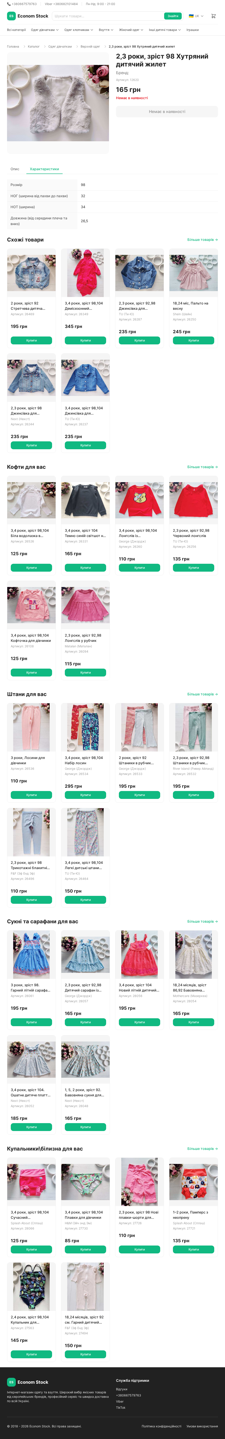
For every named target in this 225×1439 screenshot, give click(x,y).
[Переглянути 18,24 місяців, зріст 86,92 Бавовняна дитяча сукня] (193, 955)
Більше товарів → (202, 239)
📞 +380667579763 (22, 4)
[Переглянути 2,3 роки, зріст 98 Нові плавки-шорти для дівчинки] (139, 1182)
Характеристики (44, 169)
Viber (119, 1401)
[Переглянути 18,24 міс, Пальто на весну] (193, 273)
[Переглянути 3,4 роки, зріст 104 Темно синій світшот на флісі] (85, 500)
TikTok (120, 1407)
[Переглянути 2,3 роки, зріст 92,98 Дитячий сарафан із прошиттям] (85, 955)
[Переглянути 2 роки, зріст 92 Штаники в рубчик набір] (139, 727)
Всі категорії (16, 30)
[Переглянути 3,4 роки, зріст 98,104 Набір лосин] (85, 727)
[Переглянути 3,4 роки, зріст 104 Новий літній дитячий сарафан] (139, 955)
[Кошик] (213, 16)
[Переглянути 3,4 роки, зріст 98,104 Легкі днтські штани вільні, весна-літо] (85, 832)
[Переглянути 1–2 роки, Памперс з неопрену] (193, 1182)
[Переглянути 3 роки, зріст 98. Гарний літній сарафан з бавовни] (31, 955)
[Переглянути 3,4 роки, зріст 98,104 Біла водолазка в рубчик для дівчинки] (31, 500)
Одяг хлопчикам (76, 30)
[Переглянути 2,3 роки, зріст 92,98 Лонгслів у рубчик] (85, 605)
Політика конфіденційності (161, 1426)
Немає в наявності (167, 111)
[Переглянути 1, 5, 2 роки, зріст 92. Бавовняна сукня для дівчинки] (85, 1059)
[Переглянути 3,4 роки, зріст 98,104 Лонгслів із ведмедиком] (139, 500)
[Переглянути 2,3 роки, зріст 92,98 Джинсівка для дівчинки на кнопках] (139, 273)
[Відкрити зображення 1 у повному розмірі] (58, 103)
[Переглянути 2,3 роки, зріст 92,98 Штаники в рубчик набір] (193, 727)
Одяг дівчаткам (43, 30)
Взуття (104, 30)
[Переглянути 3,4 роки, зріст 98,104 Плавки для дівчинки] (85, 1182)
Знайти (173, 16)
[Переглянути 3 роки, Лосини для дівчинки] (31, 727)
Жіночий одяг (129, 30)
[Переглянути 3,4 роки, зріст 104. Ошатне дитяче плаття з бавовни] (31, 1059)
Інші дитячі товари (163, 30)
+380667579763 (128, 1395)
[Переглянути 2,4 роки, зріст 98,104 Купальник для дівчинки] (31, 1287)
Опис (15, 169)
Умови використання (202, 1426)
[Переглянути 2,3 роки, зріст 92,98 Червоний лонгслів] (193, 500)
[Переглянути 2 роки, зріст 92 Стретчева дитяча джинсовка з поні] (31, 273)
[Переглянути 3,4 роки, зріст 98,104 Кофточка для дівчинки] (31, 605)
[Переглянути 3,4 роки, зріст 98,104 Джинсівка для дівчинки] (85, 378)
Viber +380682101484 (61, 4)
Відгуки (121, 1389)
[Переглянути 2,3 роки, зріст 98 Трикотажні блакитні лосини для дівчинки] (31, 832)
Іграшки (193, 30)
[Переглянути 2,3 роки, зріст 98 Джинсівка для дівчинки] (31, 378)
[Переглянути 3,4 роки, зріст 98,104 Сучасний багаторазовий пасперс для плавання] (31, 1182)
